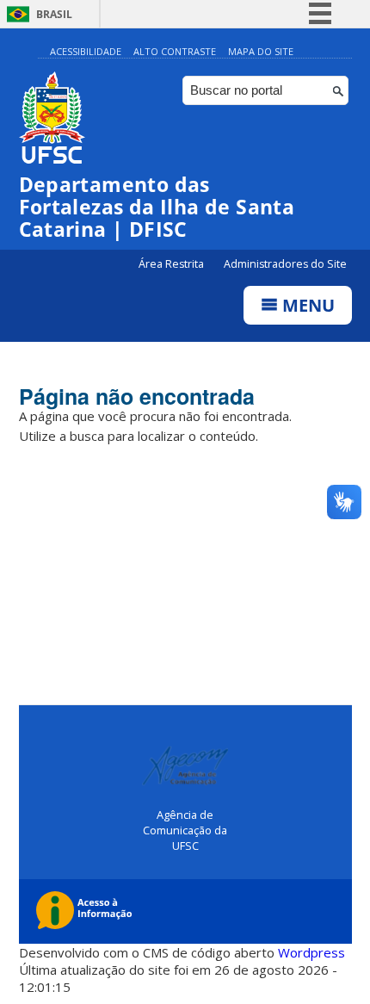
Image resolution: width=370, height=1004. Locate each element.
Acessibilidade (85, 51)
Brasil (54, 14)
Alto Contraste (174, 51)
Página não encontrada (137, 396)
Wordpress (311, 952)
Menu (306, 305)
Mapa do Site (260, 51)
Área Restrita (173, 264)
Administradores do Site (285, 264)
